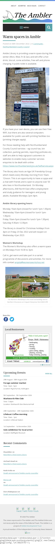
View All (48, 374)
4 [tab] (46, 364)
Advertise (22, 6)
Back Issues (31, 6)
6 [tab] (49, 364)
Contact (41, 6)
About (13, 6)
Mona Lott (7, 480)
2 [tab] (42, 364)
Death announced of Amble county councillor (20, 473)
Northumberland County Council (16, 47)
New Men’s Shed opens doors (15, 454)
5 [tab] (47, 364)
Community (38, 44)
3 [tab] (44, 364)
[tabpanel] (27, 348)
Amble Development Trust (31, 526)
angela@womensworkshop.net (29, 262)
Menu (26, 27)
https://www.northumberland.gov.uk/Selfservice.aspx (28, 166)
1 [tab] (40, 364)
